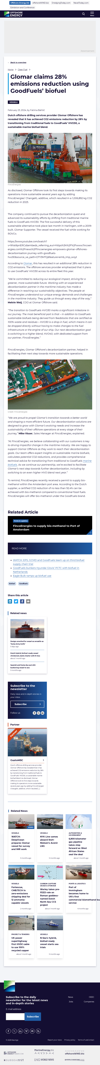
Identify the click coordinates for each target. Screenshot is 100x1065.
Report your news (55, 1040)
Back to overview (18, 62)
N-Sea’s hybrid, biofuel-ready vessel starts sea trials (49, 943)
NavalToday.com (81, 3)
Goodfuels (23, 584)
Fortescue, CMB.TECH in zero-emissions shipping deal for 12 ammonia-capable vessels (20, 895)
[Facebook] (34, 713)
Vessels (13, 102)
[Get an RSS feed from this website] (38, 1031)
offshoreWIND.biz (41, 3)
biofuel (12, 584)
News (70, 997)
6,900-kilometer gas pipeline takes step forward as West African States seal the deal (78, 847)
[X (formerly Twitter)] (38, 713)
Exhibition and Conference (22, 7)
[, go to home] (13, 14)
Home (10, 69)
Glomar (27, 263)
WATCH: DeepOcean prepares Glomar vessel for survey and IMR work (20, 842)
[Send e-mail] (32, 1031)
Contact (91, 1040)
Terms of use (83, 1040)
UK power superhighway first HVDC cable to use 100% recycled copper (20, 944)
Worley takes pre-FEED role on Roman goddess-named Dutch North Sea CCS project (50, 897)
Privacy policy (69, 1040)
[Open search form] (83, 14)
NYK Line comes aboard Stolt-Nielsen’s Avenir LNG (49, 841)
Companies (89, 1001)
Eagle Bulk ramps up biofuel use (32, 575)
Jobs (71, 1001)
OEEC (91, 997)
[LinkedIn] (42, 713)
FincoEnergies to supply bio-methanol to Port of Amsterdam (46, 527)
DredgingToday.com (61, 3)
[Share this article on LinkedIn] (10, 601)
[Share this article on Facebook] (22, 601)
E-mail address (13, 1009)
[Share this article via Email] (28, 601)
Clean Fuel (22, 69)
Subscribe (21, 704)
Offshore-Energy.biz (19, 3)
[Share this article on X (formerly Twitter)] (16, 601)
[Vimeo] (26, 1031)
